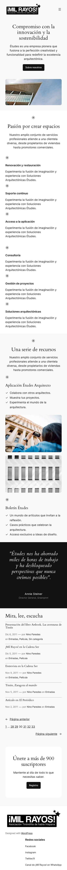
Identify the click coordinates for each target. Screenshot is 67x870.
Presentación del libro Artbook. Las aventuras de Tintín (33, 626)
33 (33, 726)
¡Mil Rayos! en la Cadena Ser (22, 647)
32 (29, 726)
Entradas (13, 639)
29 (16, 726)
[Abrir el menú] (60, 9)
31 (24, 726)
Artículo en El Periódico (19, 700)
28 (12, 726)
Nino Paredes (33, 634)
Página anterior (17, 719)
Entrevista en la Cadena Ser (21, 666)
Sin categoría (36, 639)
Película (23, 639)
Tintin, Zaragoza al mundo (21, 685)
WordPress (27, 833)
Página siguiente (49, 734)
